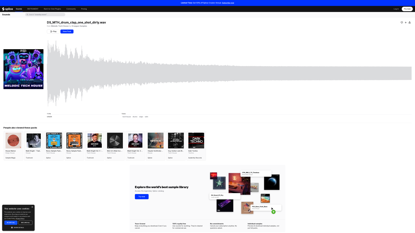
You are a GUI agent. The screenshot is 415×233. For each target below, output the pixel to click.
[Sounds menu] (23, 9)
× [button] (32, 207)
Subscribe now (228, 3)
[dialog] (18, 218)
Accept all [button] (11, 223)
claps (141, 117)
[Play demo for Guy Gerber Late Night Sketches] (176, 140)
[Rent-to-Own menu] (62, 9)
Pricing (84, 9)
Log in (396, 9)
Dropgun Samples (79, 26)
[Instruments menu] (40, 9)
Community (71, 9)
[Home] (7, 9)
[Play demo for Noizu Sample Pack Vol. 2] (54, 140)
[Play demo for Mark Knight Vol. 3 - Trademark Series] (135, 140)
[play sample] (229, 73)
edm (146, 117)
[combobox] (47, 14)
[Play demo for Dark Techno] (196, 140)
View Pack (67, 31)
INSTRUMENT (32, 9)
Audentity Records (195, 158)
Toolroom (29, 158)
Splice (48, 158)
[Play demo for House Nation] (13, 140)
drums (135, 117)
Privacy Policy (20, 218)
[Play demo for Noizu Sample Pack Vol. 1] (74, 140)
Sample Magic (11, 158)
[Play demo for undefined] (23, 69)
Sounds (19, 9)
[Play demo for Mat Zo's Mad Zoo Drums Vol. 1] (115, 140)
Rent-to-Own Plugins (52, 9)
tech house (126, 117)
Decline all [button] (25, 223)
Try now (407, 9)
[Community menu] (77, 9)
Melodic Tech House (60, 26)
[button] (18, 227)
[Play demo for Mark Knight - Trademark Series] (34, 140)
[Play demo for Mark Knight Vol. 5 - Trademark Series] (95, 140)
